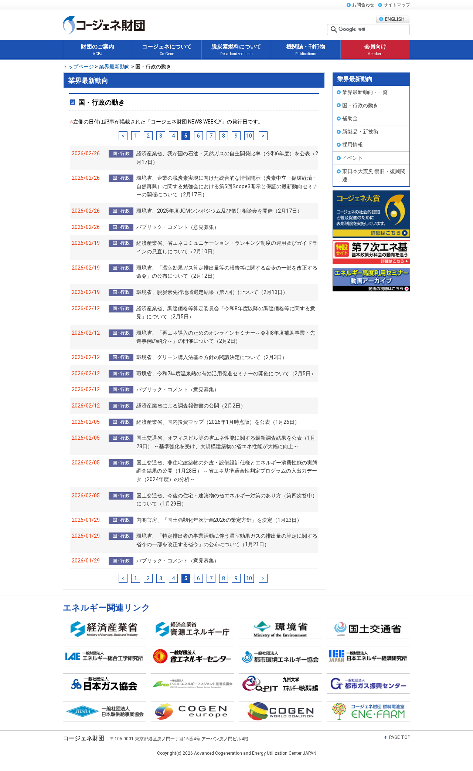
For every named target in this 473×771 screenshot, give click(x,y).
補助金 (350, 118)
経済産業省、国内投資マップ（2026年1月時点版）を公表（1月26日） (218, 422)
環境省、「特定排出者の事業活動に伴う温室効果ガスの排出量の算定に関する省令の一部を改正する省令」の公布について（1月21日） (226, 540)
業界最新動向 (114, 67)
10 (249, 136)
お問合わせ (363, 4)
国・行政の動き (360, 105)
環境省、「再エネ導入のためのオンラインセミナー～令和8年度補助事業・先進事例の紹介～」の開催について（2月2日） (225, 337)
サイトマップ (397, 4)
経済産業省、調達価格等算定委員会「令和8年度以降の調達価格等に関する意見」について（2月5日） (225, 312)
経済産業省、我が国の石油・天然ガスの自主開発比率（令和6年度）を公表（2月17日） (227, 158)
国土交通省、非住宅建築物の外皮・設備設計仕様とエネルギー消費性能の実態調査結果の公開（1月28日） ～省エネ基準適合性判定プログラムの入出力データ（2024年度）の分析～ (226, 471)
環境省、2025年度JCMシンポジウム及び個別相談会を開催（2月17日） (219, 211)
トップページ (78, 67)
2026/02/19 (86, 243)
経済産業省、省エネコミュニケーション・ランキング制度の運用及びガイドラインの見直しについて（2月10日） (226, 247)
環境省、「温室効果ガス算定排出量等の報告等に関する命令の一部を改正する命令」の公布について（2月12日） (226, 272)
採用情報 (352, 145)
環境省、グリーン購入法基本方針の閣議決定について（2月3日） (211, 357)
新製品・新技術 (360, 132)
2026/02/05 (86, 422)
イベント (352, 158)
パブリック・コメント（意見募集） (177, 227)
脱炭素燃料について (236, 49)
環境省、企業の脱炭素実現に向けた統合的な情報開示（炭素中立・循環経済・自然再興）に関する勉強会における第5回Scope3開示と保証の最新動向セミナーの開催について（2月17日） (227, 186)
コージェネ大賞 (371, 214)
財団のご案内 (97, 49)
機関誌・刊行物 (305, 49)
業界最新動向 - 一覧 (365, 92)
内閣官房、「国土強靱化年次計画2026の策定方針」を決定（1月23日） (219, 520)
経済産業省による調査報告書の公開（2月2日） (191, 406)
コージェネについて (167, 49)
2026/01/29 (86, 520)
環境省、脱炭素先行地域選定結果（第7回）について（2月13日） (212, 292)
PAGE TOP (399, 737)
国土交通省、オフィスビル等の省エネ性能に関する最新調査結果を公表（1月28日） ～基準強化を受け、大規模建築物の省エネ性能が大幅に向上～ (225, 442)
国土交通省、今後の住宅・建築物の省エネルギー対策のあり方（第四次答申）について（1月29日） (226, 500)
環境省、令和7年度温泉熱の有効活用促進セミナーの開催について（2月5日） (226, 373)
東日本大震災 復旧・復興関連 (373, 175)
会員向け (375, 49)
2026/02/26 (86, 153)
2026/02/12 (86, 308)
